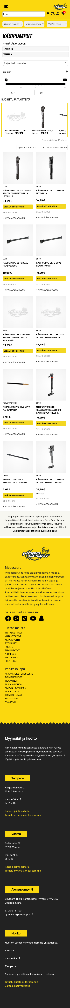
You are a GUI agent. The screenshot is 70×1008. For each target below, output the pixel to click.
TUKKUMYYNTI (12, 650)
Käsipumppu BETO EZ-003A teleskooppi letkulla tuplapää (16, 337)
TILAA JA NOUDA (13, 684)
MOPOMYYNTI (12, 639)
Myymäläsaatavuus (15, 218)
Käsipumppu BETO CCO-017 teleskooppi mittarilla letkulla (17, 193)
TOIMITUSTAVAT (13, 695)
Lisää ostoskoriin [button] (14, 207)
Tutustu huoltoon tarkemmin (21, 981)
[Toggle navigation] (6, 6)
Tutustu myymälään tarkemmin (23, 814)
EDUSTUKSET (12, 661)
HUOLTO (9, 646)
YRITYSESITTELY (13, 632)
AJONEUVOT (11, 653)
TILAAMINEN (11, 680)
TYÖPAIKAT (11, 643)
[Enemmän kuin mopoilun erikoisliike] (58, 6)
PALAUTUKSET (12, 698)
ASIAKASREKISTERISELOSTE (19, 673)
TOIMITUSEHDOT (13, 677)
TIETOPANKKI (11, 657)
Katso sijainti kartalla (17, 810)
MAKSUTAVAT (12, 691)
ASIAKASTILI (11, 702)
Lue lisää (40, 493)
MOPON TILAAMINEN (15, 687)
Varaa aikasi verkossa (17, 985)
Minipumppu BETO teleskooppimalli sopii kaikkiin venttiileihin (48, 410)
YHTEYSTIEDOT (13, 636)
